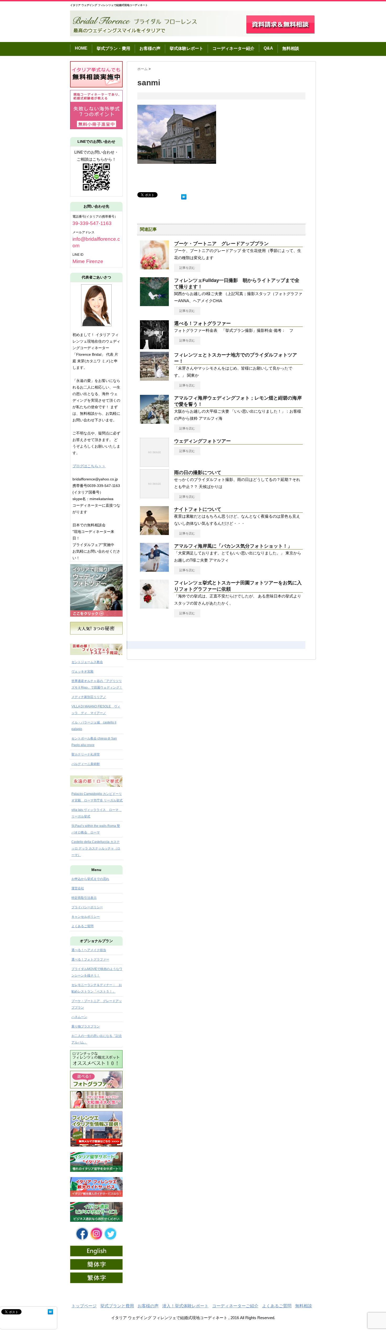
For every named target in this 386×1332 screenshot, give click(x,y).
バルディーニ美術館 (85, 764)
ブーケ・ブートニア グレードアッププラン (221, 243)
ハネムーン (79, 1017)
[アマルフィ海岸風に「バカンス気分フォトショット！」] (154, 570)
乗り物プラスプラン (85, 1026)
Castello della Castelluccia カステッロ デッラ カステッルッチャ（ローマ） (95, 848)
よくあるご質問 (82, 926)
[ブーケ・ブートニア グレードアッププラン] (154, 267)
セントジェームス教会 (87, 662)
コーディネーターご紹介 (235, 1306)
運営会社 (77, 888)
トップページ (84, 1306)
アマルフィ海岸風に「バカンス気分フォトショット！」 (233, 546)
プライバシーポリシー (87, 907)
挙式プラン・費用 (113, 48)
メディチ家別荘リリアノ (88, 697)
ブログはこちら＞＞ (89, 466)
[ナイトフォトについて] (154, 533)
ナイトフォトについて (197, 509)
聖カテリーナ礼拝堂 (85, 754)
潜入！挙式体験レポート (185, 1306)
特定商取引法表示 (84, 898)
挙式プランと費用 (117, 1306)
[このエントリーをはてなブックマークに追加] (183, 195)
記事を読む (187, 268)
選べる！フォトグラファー (202, 323)
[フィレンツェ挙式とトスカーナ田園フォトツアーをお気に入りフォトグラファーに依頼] (154, 606)
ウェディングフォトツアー (202, 441)
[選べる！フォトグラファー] (154, 347)
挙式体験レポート (186, 48)
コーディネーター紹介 (233, 48)
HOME (81, 48)
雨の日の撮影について (197, 472)
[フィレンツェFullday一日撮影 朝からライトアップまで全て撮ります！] (154, 304)
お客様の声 (149, 48)
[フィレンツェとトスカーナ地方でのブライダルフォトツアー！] (154, 378)
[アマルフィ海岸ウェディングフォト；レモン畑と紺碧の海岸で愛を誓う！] (154, 421)
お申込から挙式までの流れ (90, 879)
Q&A (268, 48)
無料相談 (290, 48)
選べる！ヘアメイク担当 (88, 950)
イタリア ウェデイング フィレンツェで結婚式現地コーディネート (109, 5)
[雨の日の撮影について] (154, 496)
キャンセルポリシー (85, 917)
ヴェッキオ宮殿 (82, 671)
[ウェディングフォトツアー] (154, 465)
